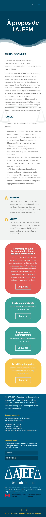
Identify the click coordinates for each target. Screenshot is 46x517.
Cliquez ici (23, 286)
